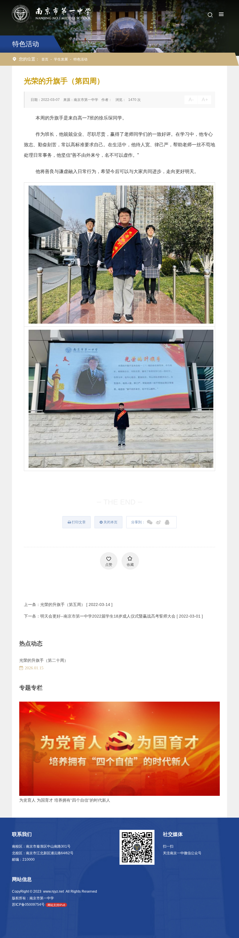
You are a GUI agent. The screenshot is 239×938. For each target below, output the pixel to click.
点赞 (108, 565)
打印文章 (78, 522)
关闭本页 (110, 522)
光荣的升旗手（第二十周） (43, 660)
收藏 (130, 565)
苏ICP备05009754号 (28, 904)
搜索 (210, 14)
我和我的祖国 (31, 800)
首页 (44, 59)
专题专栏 (31, 687)
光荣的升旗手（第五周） (62, 604)
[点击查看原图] (121, 254)
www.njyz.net (53, 891)
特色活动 (80, 59)
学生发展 (61, 59)
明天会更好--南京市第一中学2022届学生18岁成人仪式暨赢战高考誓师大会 (107, 616)
